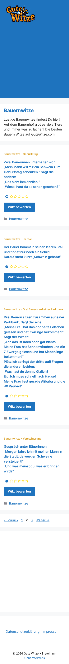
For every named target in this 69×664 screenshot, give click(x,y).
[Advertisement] (34, 63)
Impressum (51, 631)
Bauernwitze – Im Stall (18, 239)
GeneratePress (34, 658)
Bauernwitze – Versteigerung (23, 438)
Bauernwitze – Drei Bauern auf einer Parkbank (33, 309)
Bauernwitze (18, 219)
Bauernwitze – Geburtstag (21, 154)
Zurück (11, 520)
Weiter (42, 520)
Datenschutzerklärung (22, 631)
